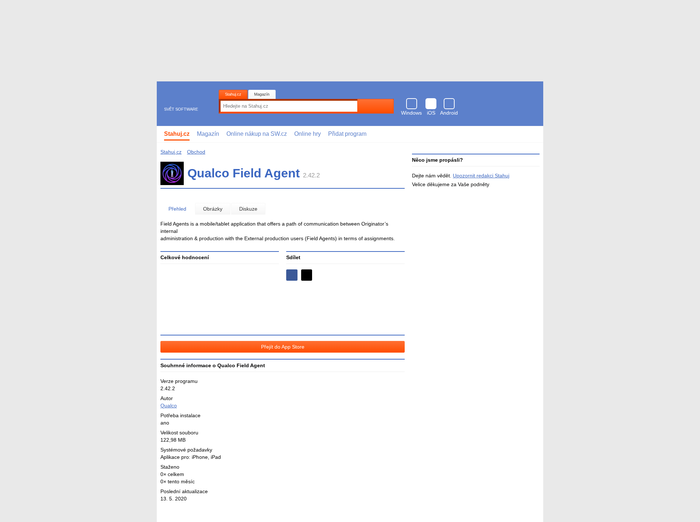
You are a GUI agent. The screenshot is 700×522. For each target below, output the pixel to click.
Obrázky (212, 209)
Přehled (177, 209)
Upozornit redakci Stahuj (481, 176)
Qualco (168, 405)
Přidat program (347, 134)
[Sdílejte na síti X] (306, 275)
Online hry (307, 134)
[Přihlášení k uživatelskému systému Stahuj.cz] (532, 134)
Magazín (261, 94)
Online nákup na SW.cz (256, 134)
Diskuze (248, 209)
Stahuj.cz (233, 94)
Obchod (196, 152)
